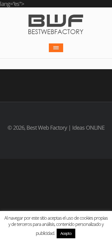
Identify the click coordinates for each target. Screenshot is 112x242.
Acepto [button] (66, 233)
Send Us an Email (56, 142)
